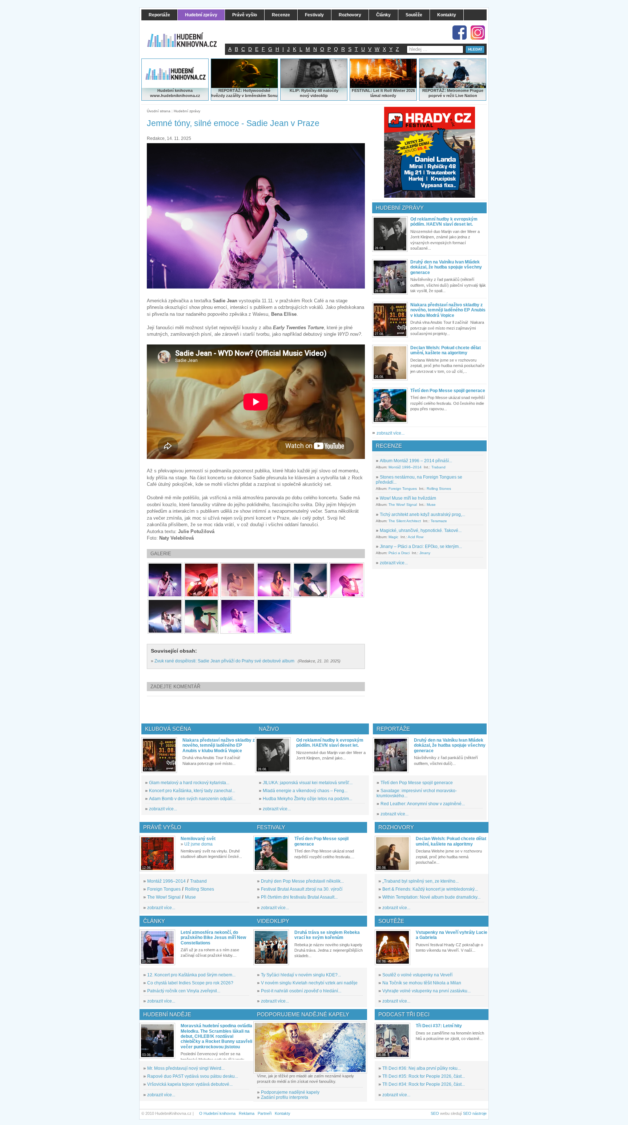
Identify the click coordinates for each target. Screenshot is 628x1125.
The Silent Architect (405, 521)
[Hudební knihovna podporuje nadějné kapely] (310, 1047)
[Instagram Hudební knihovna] (478, 32)
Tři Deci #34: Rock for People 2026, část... (423, 1084)
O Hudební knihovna (217, 1113)
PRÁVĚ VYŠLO (162, 827)
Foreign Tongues (403, 489)
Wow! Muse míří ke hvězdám (408, 498)
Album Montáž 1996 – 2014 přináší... (416, 460)
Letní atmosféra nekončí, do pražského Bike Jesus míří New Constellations (213, 937)
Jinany (424, 553)
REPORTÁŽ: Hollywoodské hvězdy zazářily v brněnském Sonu (244, 93)
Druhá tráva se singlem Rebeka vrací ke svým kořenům (327, 935)
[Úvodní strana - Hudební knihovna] (186, 35)
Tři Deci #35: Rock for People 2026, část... (423, 1076)
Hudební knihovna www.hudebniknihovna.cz (175, 93)
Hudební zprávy (187, 111)
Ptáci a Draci (399, 553)
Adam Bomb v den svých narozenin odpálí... (192, 798)
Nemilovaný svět (198, 838)
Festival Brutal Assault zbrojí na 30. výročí (301, 889)
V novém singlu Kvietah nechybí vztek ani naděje (309, 982)
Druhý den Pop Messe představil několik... (302, 881)
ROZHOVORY (396, 827)
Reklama (246, 1113)
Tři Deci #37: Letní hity (439, 1025)
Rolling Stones (439, 489)
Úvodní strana (158, 111)
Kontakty (282, 1113)
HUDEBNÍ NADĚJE (167, 1014)
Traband (438, 467)
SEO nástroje (475, 1113)
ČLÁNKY (154, 921)
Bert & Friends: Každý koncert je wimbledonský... (430, 889)
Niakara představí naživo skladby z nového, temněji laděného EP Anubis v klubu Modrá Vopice (448, 310)
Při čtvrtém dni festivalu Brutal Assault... (299, 897)
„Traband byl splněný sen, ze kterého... (420, 881)
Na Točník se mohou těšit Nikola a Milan (421, 982)
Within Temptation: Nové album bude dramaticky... (431, 897)
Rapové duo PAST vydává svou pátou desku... (192, 1076)
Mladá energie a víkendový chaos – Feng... (305, 790)
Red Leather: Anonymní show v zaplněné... (423, 803)
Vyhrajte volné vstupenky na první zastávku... (426, 990)
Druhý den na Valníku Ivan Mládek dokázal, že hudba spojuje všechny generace (446, 267)
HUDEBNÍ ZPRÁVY (400, 208)
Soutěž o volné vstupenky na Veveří (417, 974)
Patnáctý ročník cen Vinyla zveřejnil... (183, 990)
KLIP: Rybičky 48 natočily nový (314, 93)
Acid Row (415, 537)
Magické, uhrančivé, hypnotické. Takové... (421, 530)
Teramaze (439, 521)
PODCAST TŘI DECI (404, 1014)
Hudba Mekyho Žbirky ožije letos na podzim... (307, 798)
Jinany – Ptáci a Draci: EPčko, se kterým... (421, 546)
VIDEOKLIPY (273, 921)
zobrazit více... (390, 433)
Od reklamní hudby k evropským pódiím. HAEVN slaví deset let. (444, 222)
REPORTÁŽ (433, 90)
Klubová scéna (168, 729)
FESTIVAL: (362, 90)
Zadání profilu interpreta (284, 1097)
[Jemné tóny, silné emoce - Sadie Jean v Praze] (165, 580)
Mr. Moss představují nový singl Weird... (186, 1068)
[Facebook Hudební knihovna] (459, 32)
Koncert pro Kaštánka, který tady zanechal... (192, 790)
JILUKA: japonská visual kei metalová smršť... (308, 782)
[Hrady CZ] (429, 152)
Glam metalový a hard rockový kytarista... (189, 782)
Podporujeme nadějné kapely (290, 1092)
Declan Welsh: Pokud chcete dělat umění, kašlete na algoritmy (445, 350)
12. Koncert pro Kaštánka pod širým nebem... (191, 974)
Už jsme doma (198, 844)
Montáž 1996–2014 (405, 467)
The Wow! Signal (403, 505)
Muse (431, 505)
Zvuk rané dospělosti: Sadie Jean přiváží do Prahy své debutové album (224, 661)
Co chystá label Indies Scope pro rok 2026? (190, 982)
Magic (393, 537)
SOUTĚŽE (391, 921)
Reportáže (393, 729)
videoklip (319, 95)
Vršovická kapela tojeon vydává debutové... (190, 1084)
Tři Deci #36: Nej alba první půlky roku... (421, 1068)
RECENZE (389, 446)
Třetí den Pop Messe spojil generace (447, 390)
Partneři (264, 1113)
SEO (435, 1113)
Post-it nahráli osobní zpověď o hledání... (301, 990)
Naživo (269, 729)
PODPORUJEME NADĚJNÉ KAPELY (303, 1014)
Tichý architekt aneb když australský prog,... (422, 514)
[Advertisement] (268, 710)
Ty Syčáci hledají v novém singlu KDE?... (301, 974)
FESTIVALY (271, 827)
